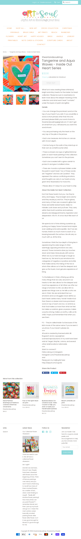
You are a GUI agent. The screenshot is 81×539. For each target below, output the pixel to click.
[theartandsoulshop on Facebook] (43, 432)
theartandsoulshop (39, 531)
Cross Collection (49, 28)
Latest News (27, 428)
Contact (41, 44)
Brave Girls (28, 32)
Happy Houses (37, 36)
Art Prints (43, 32)
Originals (14, 32)
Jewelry (70, 36)
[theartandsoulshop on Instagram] (50, 432)
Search (5, 432)
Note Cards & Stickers (32, 40)
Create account (45, 2)
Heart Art (22, 36)
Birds (50, 36)
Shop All (20, 28)
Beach (54, 32)
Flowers (10, 36)
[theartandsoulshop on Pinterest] (47, 432)
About (70, 40)
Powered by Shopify (53, 531)
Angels (60, 36)
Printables (13, 40)
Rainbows (65, 32)
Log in (34, 2)
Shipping (45, 77)
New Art (33, 28)
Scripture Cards (55, 40)
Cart (58, 2)
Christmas (67, 28)
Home (9, 28)
